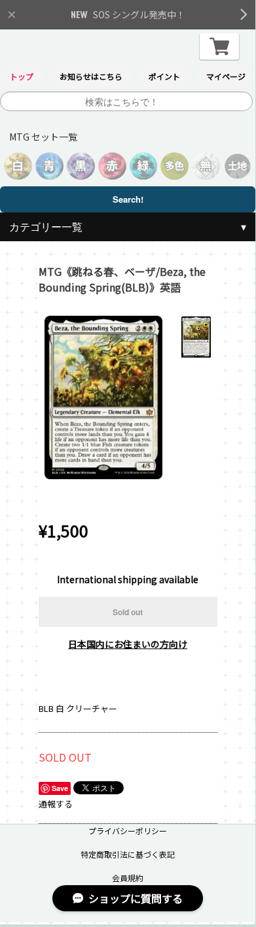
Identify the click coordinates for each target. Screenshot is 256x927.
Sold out (128, 612)
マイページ (226, 76)
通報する (56, 804)
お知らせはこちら (91, 76)
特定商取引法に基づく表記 (128, 854)
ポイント (164, 76)
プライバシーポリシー (127, 830)
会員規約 (127, 877)
